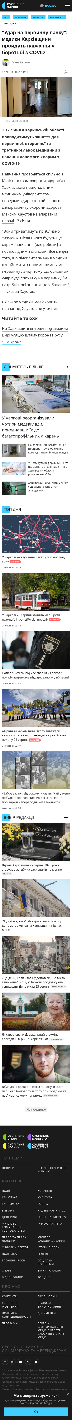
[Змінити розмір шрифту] (66, 72)
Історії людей (49, 1247)
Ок (36, 1411)
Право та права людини (14, 1239)
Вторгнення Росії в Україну (53, 1169)
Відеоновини (12, 1277)
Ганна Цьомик (21, 62)
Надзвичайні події (53, 1210)
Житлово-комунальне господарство (13, 1227)
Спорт (7, 1270)
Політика (9, 1254)
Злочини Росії (13, 1260)
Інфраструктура (50, 1223)
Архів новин (47, 1296)
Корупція (45, 1191)
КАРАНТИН (38, 17)
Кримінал (9, 1197)
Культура (45, 1197)
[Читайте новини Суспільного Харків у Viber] (28, 1362)
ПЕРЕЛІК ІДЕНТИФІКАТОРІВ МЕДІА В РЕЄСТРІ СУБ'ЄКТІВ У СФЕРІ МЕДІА (51, 1330)
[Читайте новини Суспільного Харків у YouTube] (20, 1362)
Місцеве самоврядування (51, 1239)
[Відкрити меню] (68, 5)
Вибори (8, 1210)
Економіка (10, 1204)
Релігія (43, 1254)
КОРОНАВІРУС (57, 17)
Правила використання (49, 1304)
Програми (10, 1323)
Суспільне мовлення (10, 1304)
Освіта (43, 1204)
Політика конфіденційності (16, 1314)
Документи (47, 1313)
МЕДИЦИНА (20, 17)
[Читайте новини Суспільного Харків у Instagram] (13, 1362)
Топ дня (44, 1277)
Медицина (10, 23)
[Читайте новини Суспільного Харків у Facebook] (5, 1362)
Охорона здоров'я (52, 1217)
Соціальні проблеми (46, 1262)
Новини (8, 1168)
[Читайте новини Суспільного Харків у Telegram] (36, 1362)
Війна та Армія (49, 1270)
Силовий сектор (15, 1247)
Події (6, 1191)
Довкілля (9, 1217)
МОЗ (6, 17)
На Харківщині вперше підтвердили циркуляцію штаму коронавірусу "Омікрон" (35, 335)
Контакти (9, 1296)
